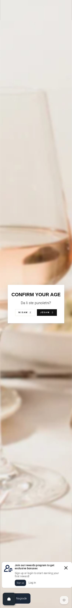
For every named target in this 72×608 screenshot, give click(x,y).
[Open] (9, 599)
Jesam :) (47, 312)
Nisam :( (25, 312)
